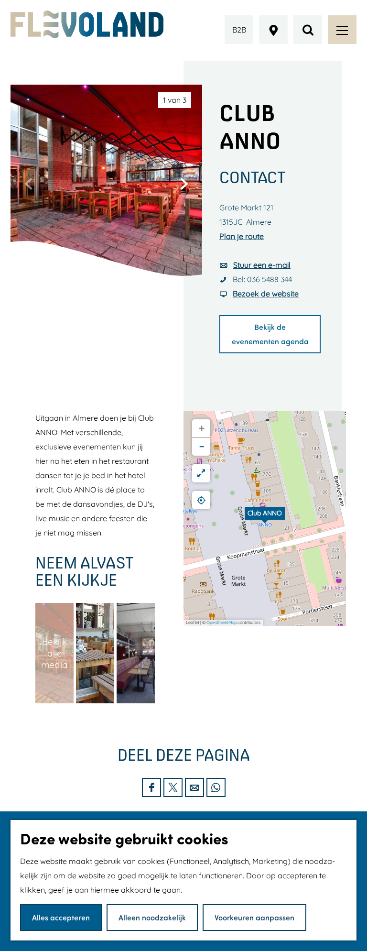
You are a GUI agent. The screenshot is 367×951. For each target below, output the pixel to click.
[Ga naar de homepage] (87, 24)
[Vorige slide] (28, 183)
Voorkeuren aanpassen (254, 917)
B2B (239, 29)
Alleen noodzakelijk (152, 917)
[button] (264, 518)
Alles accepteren (61, 917)
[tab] (174, 100)
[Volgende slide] (184, 183)
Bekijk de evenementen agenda (270, 334)
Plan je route (241, 236)
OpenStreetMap (221, 622)
